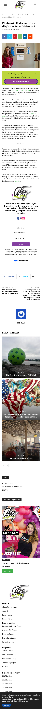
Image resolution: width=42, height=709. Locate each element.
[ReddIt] (30, 36)
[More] (32, 276)
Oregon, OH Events (9, 630)
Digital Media (6, 566)
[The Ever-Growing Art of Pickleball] (21, 357)
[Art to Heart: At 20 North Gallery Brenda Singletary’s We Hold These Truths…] (21, 399)
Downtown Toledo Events (12, 626)
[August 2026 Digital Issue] (21, 532)
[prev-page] (3, 465)
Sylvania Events (8, 642)
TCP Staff (7, 30)
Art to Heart (20, 411)
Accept (6, 705)
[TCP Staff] (21, 314)
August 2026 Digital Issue (15, 563)
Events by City (8, 623)
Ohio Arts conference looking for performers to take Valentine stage (10, 291)
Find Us (5, 490)
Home (4, 15)
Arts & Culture (12, 15)
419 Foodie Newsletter (12, 486)
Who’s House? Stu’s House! (21, 458)
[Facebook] (4, 36)
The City (20, 372)
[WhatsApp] (20, 36)
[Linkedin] (25, 36)
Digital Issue (6, 559)
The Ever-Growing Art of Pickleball (21, 375)
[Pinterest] (15, 36)
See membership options (21, 81)
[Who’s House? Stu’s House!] (21, 441)
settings (25, 701)
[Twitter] (9, 36)
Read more (7, 571)
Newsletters (8, 483)
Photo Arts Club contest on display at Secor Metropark (19, 16)
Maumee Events (8, 634)
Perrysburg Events (9, 638)
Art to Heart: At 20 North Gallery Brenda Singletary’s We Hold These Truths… (21, 415)
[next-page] (7, 465)
